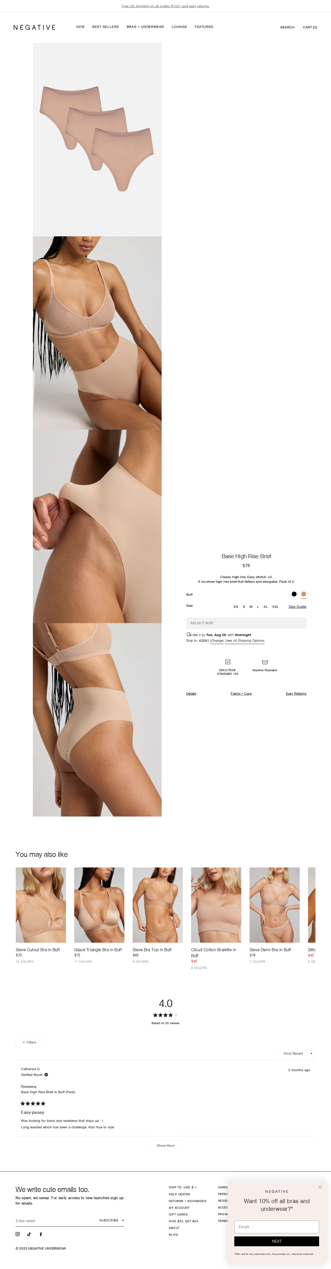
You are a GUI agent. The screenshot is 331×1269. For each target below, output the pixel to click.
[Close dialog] (320, 1187)
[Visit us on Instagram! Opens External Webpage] (18, 1234)
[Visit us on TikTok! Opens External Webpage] (29, 1234)
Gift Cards (178, 1214)
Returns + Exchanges (187, 1201)
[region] (165, 6)
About (174, 1227)
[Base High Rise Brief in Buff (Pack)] (303, 594)
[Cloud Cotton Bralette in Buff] (216, 905)
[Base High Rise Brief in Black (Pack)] (294, 594)
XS (236, 607)
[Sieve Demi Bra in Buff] (275, 905)
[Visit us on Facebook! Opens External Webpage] (41, 1234)
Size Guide (297, 607)
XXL (275, 607)
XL (266, 607)
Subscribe (108, 1220)
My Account (179, 1207)
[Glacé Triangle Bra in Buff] (99, 905)
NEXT (277, 1241)
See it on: (145, 55)
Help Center (179, 1194)
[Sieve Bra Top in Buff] (158, 905)
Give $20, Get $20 (183, 1221)
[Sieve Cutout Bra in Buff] (41, 905)
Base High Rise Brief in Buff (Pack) (48, 1092)
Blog (173, 1234)
